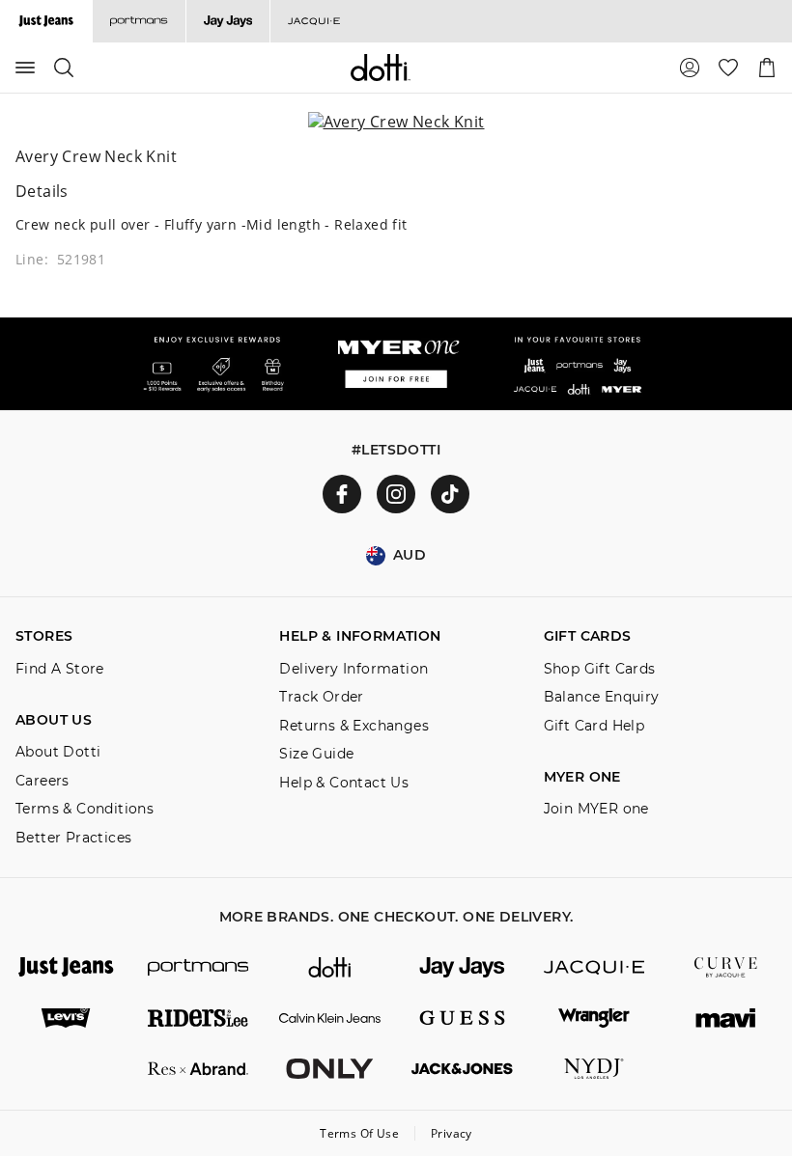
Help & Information (359, 636)
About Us (53, 720)
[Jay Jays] (227, 21)
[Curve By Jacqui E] (726, 967)
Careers (42, 781)
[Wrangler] (594, 1018)
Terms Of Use (359, 1133)
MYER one (582, 777)
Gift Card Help (594, 726)
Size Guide (316, 754)
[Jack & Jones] (462, 1069)
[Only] (330, 1069)
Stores (43, 636)
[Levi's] (66, 1018)
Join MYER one (596, 809)
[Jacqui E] (313, 21)
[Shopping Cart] (767, 67)
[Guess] (462, 1018)
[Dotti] (330, 967)
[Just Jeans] (66, 967)
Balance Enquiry (602, 697)
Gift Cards (588, 636)
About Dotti (57, 752)
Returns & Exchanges (354, 726)
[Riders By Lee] (198, 1018)
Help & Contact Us (344, 783)
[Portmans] (138, 21)
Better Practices (73, 838)
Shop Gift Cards (600, 669)
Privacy (451, 1133)
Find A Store (59, 669)
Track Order (321, 697)
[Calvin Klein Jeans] (330, 1018)
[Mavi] (726, 1018)
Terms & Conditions (84, 809)
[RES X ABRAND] (198, 1069)
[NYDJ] (594, 1069)
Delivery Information (353, 669)
